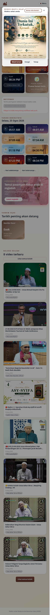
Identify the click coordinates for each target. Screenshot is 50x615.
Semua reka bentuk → (32, 11)
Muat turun (15, 62)
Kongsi (26, 62)
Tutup (35, 62)
